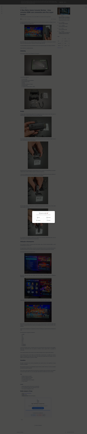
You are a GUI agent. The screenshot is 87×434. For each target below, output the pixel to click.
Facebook (49, 217)
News (39, 217)
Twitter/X (49, 220)
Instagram (39, 220)
